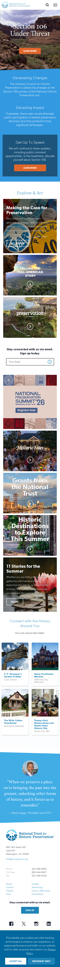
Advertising (37, 887)
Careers (9, 890)
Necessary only (41, 961)
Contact (10, 887)
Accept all (16, 961)
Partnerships (37, 894)
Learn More (30, 51)
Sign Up (30, 910)
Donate (35, 884)
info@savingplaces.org (17, 859)
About (9, 884)
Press (8, 894)
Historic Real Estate (41, 890)
